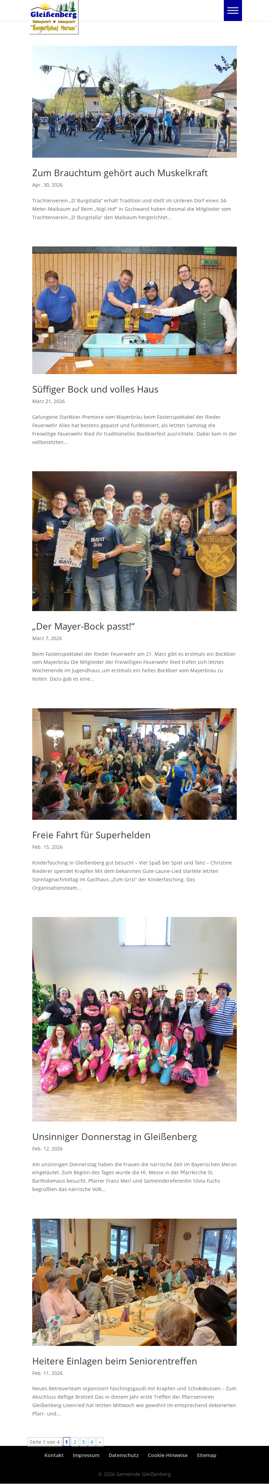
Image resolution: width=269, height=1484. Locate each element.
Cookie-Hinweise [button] (168, 1455)
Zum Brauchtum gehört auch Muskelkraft (120, 172)
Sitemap (206, 1455)
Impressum (86, 1455)
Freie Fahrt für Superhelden (91, 835)
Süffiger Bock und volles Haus (95, 389)
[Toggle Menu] (233, 10)
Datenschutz (124, 1455)
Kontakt (54, 1455)
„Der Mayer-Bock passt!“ (83, 626)
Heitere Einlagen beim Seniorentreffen (114, 1361)
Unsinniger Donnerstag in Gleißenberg (114, 1136)
